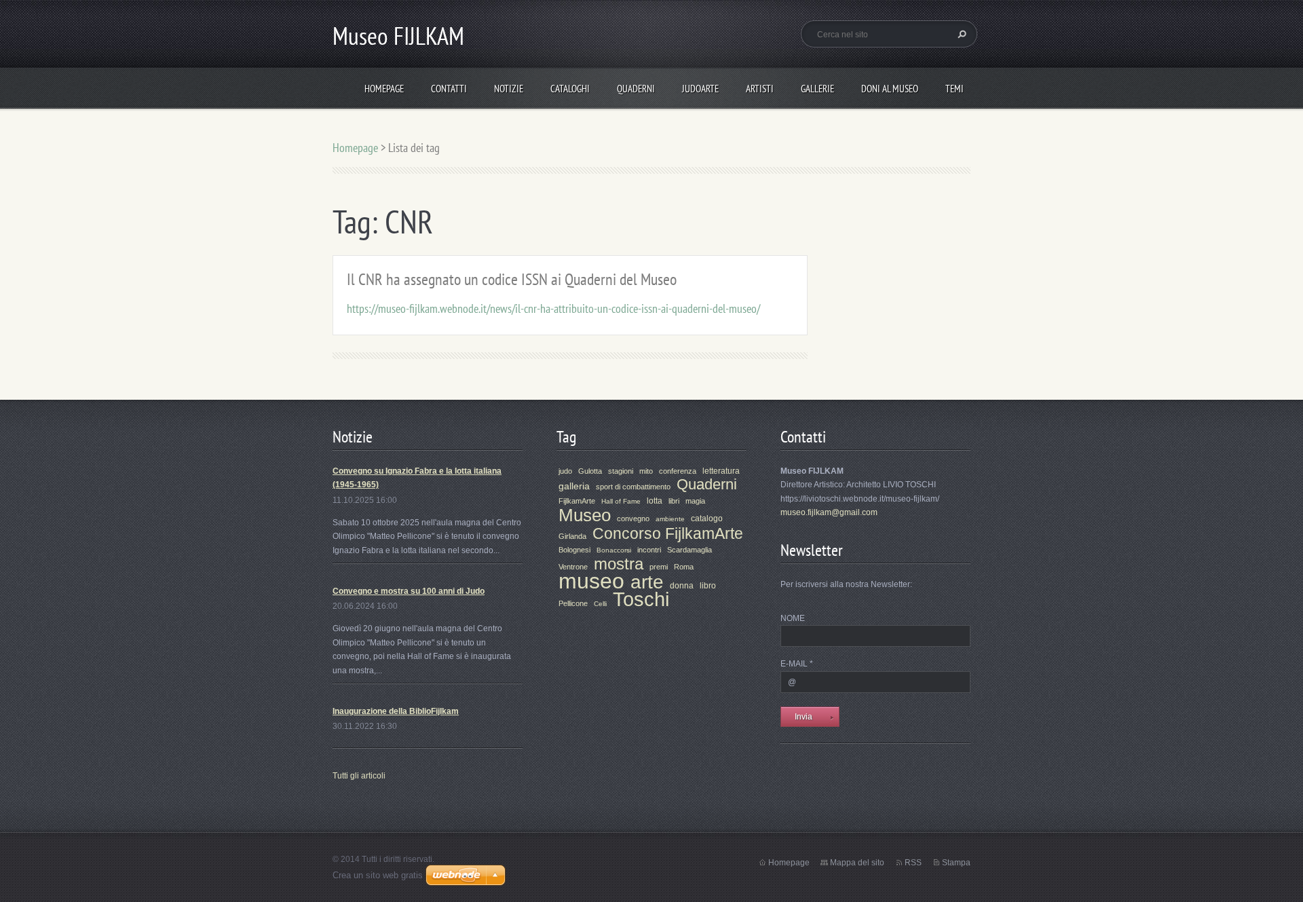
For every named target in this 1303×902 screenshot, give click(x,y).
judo (565, 471)
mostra (618, 564)
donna (682, 585)
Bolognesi (574, 550)
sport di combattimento (633, 487)
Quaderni (636, 88)
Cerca (960, 34)
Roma (684, 567)
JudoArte (700, 88)
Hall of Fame (621, 501)
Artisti (760, 88)
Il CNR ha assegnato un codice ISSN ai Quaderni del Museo (512, 279)
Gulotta (590, 471)
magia (695, 501)
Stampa (956, 862)
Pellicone (573, 603)
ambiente (670, 519)
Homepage (384, 88)
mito (646, 471)
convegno (633, 518)
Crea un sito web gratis (378, 875)
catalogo (707, 518)
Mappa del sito (857, 862)
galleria (574, 486)
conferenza (677, 471)
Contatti (449, 88)
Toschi (641, 599)
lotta (654, 501)
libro (708, 585)
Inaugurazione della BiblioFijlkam (396, 711)
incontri (649, 550)
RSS (913, 862)
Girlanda (572, 536)
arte (647, 582)
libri (673, 501)
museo (591, 581)
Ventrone (573, 567)
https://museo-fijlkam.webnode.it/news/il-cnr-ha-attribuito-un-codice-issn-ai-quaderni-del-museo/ (553, 308)
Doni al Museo (889, 88)
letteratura (721, 471)
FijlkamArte (577, 501)
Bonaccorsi (614, 550)
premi (658, 567)
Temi (954, 88)
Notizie (508, 88)
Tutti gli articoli (359, 776)
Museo (585, 515)
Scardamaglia (689, 550)
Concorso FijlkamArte (667, 533)
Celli (600, 603)
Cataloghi (570, 88)
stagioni (620, 471)
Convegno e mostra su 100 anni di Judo (409, 591)
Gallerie (817, 88)
